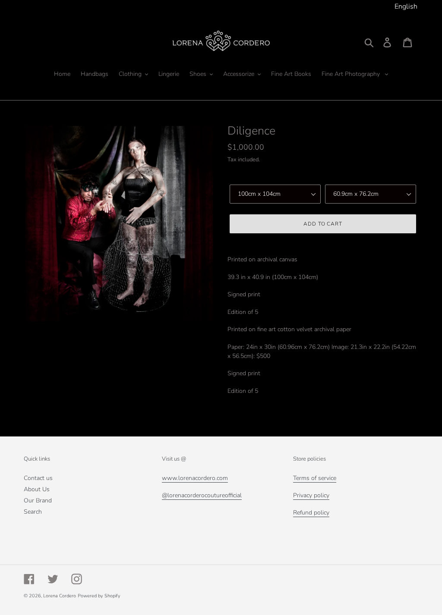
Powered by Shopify (99, 596)
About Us (37, 489)
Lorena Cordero (59, 596)
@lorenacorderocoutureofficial (202, 495)
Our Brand (38, 500)
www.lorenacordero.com (195, 478)
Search (33, 512)
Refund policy (311, 512)
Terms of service (314, 478)
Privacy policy (311, 495)
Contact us (38, 478)
